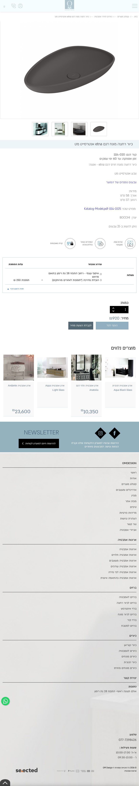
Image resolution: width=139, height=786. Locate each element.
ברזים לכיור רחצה (126, 603)
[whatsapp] (5, 701)
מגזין (133, 495)
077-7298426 (127, 740)
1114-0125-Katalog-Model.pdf (102, 209)
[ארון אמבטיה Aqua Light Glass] (52, 367)
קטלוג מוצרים (129, 484)
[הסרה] (113, 311)
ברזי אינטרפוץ (128, 609)
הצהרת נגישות (128, 518)
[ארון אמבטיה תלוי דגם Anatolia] (86, 367)
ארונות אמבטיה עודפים (123, 566)
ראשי (133, 472)
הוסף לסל (112, 325)
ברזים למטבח (128, 626)
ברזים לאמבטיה (127, 597)
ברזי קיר (131, 620)
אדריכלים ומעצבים (126, 490)
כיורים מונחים (129, 656)
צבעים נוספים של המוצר (121, 182)
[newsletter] (115, 433)
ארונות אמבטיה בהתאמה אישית (118, 578)
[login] (20, 9)
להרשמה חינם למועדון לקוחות (40, 443)
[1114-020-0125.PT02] (69, 70)
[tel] (13, 7)
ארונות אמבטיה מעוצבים (122, 561)
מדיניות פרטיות (128, 513)
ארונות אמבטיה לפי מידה (122, 572)
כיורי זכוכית (130, 662)
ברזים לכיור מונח (127, 614)
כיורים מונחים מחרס (125, 668)
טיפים (133, 507)
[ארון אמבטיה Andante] (18, 367)
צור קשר (131, 524)
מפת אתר (130, 501)
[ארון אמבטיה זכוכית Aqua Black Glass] (120, 367)
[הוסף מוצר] (113, 308)
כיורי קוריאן (130, 645)
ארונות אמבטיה (127, 549)
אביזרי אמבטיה (128, 530)
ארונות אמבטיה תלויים (124, 555)
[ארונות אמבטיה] (69, 5)
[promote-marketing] (27, 769)
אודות (133, 478)
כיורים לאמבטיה (127, 651)
